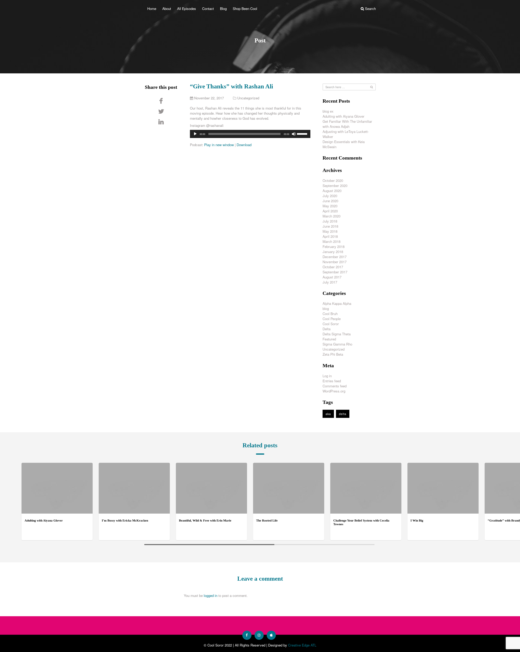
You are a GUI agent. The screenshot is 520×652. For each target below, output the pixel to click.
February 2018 (333, 246)
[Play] (195, 134)
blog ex (328, 111)
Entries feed (332, 380)
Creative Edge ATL (302, 645)
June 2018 (330, 226)
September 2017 (335, 271)
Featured (329, 338)
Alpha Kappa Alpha (337, 303)
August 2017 (332, 276)
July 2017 (330, 282)
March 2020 (331, 215)
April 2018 (330, 236)
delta (342, 414)
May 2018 (330, 231)
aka (328, 414)
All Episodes (186, 8)
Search (370, 8)
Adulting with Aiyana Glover (343, 116)
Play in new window (219, 144)
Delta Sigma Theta (337, 333)
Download (244, 144)
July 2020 (330, 195)
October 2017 (333, 266)
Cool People (332, 318)
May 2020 (330, 205)
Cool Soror (331, 323)
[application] (250, 134)
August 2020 (332, 190)
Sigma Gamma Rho (337, 344)
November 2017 (335, 261)
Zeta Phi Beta (333, 354)
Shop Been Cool (245, 8)
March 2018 (331, 241)
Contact (208, 8)
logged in (210, 595)
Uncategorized (248, 97)
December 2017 (335, 256)
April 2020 (330, 210)
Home (151, 8)
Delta (326, 328)
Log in (327, 375)
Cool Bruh (330, 313)
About (166, 8)
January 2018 (333, 251)
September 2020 (335, 185)
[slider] (302, 133)
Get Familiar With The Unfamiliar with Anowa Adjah (347, 124)
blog (326, 308)
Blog (223, 8)
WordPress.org (334, 390)
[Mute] (294, 134)
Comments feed (335, 385)
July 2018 (330, 221)
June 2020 (330, 200)
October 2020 (333, 180)
